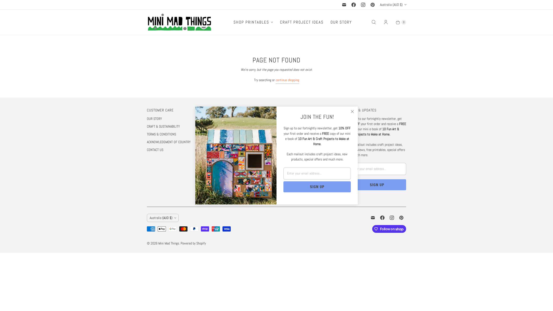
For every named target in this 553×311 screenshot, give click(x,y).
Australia (391, 4)
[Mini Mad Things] (179, 22)
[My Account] (386, 22)
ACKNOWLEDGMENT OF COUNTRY (169, 142)
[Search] (374, 22)
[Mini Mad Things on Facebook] (353, 5)
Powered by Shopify (193, 243)
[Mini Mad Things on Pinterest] (372, 5)
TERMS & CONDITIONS (161, 134)
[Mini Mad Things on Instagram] (363, 5)
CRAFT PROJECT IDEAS (302, 22)
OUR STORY (341, 22)
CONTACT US (155, 150)
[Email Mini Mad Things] (344, 5)
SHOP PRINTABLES (251, 22)
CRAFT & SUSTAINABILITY (163, 126)
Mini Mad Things (168, 243)
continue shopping (287, 80)
